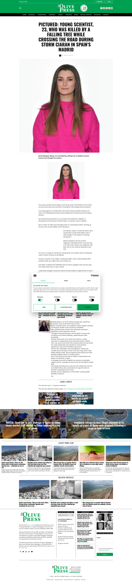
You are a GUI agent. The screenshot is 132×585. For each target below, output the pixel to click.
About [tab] (89, 280)
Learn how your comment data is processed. (78, 389)
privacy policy (105, 550)
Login (109, 1)
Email (99, 537)
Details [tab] (66, 280)
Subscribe (100, 1)
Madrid (69, 19)
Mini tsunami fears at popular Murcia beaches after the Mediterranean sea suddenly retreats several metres (84, 313)
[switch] (57, 300)
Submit (105, 554)
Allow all (88, 307)
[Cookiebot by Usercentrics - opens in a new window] (92, 276)
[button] (72, 515)
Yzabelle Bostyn (68, 55)
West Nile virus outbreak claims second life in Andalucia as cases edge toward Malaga (92, 464)
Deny (44, 307)
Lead (64, 19)
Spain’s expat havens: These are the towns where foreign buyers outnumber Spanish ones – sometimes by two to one (47, 313)
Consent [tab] (43, 280)
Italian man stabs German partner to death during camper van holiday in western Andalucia (117, 464)
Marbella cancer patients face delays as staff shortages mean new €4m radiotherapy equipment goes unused (65, 313)
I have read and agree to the (106, 549)
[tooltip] (101, 8)
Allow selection (66, 307)
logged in (50, 385)
